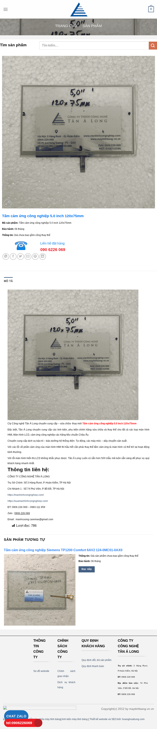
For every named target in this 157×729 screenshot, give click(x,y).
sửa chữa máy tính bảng (47, 719)
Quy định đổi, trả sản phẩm (96, 660)
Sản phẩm (92, 26)
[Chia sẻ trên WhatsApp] (5, 256)
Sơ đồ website (41, 671)
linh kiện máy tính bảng (75, 719)
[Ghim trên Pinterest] (35, 256)
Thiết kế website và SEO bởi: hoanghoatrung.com (117, 719)
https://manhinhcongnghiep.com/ (26, 494)
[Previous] (4, 587)
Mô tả (8, 281)
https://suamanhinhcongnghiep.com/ (28, 501)
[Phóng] (7, 203)
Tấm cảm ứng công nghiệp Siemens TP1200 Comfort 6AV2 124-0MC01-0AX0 (63, 550)
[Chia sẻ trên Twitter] (20, 256)
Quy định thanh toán (93, 666)
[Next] (153, 587)
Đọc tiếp (87, 569)
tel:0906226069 (19, 723)
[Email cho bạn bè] (28, 256)
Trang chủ (66, 26)
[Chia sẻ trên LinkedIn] (42, 256)
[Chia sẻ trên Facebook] (13, 256)
